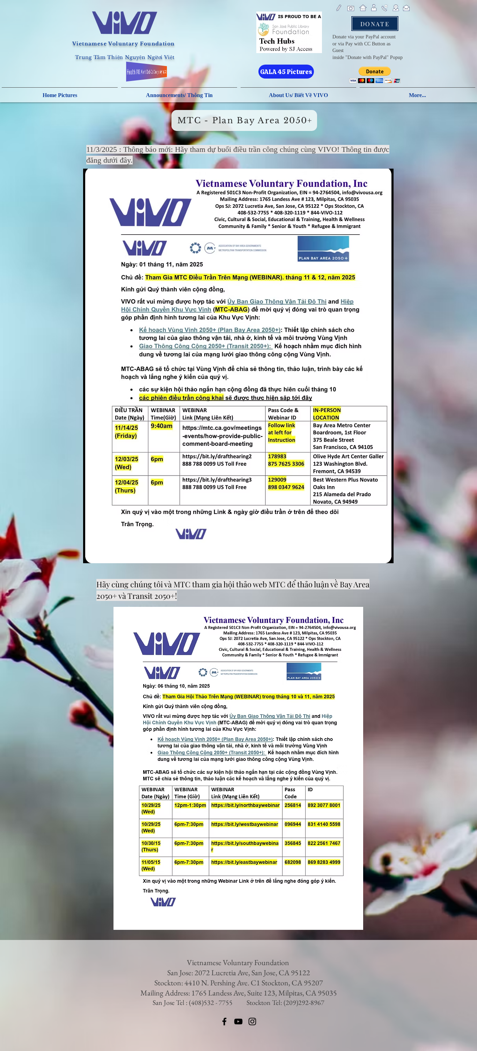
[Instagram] (252, 1021)
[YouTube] (238, 1021)
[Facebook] (224, 1021)
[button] (375, 75)
